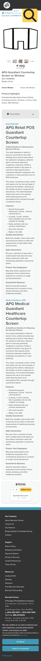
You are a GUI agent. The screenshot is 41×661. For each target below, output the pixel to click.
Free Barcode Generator (14, 587)
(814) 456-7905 (28, 612)
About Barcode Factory (14, 520)
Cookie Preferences (13, 561)
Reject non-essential (20, 648)
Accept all (20, 641)
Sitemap (8, 579)
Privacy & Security (12, 557)
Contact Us (9, 524)
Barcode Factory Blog (13, 590)
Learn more (23, 635)
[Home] (3, 13)
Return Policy (10, 546)
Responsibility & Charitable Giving (18, 531)
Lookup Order (10, 576)
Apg (8, 13)
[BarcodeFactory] (6, 5)
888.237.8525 (19, 615)
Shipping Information (13, 550)
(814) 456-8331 (13, 612)
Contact (23, 498)
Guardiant (6, 16)
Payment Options (12, 554)
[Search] (30, 15)
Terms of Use (10, 564)
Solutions (9, 583)
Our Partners (10, 528)
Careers (8, 535)
